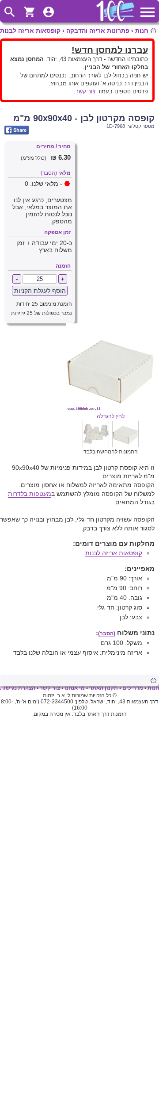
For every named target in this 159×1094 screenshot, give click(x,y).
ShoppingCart (29, 12)
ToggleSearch (9, 12)
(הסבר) (49, 173)
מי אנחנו (74, 688)
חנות (141, 30)
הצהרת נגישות (17, 688)
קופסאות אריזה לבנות (30, 30)
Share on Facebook (16, 130)
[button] (125, 445)
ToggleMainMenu (147, 12)
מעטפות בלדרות (29, 493)
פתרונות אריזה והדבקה (97, 30)
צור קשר (85, 91)
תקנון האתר (103, 688)
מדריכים (132, 688)
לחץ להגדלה (111, 416)
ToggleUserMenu (48, 12)
